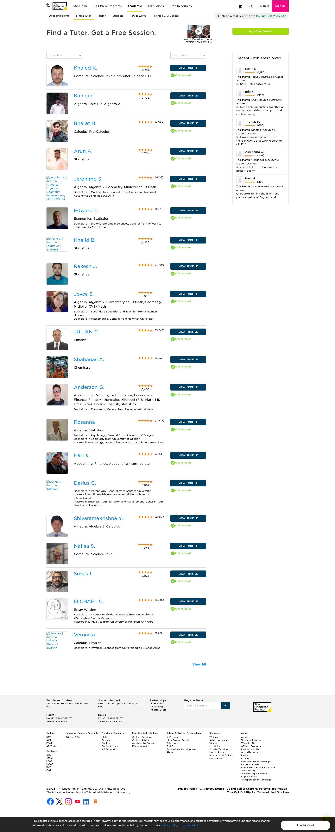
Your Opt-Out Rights (241, 792)
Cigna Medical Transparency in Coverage (256, 778)
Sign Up (280, 5)
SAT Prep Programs (108, 6)
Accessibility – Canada (254, 773)
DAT (48, 767)
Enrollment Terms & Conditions (259, 767)
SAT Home (80, 6)
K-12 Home (173, 737)
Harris (81, 455)
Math (104, 737)
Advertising (156, 706)
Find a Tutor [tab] (83, 15)
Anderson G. (89, 387)
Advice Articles (218, 740)
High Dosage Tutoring (179, 740)
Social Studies (110, 746)
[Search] (251, 6)
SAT (48, 737)
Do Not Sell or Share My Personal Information (256, 788)
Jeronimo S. (88, 179)
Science (106, 740)
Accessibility (248, 770)
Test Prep (172, 746)
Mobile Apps (216, 752)
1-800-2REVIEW (68, 703)
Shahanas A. (89, 359)
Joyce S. (84, 294)
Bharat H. (85, 123)
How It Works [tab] (138, 15)
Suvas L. (84, 573)
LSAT (49, 761)
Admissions (156, 6)
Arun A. (83, 151)
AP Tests (51, 746)
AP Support (108, 749)
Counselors (215, 758)
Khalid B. (85, 240)
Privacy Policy (169, 825)
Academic (134, 6)
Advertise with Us (251, 752)
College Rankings (142, 737)
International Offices (221, 755)
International (157, 703)
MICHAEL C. (89, 601)
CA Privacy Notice (211, 788)
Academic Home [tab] (59, 15)
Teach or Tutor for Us (253, 740)
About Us (172, 752)
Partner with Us (250, 749)
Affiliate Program (251, 746)
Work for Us (248, 743)
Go (226, 705)
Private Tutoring (218, 749)
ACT (48, 740)
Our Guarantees (250, 764)
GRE (48, 755)
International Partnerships (256, 761)
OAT (48, 770)
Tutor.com (172, 743)
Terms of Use (192, 825)
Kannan (83, 95)
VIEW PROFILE (188, 67)
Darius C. (85, 483)
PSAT (49, 743)
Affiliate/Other (158, 709)
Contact (245, 758)
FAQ (48, 706)
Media (244, 755)
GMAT (49, 758)
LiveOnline (215, 746)
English (106, 743)
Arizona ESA (73, 737)
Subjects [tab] (118, 15)
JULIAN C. (86, 332)
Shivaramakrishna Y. (98, 518)
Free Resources (181, 6)
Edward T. (86, 210)
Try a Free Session (260, 31)
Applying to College (143, 743)
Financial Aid (139, 746)
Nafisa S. (84, 546)
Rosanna (84, 422)
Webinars (214, 737)
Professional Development (182, 749)
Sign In (264, 5)
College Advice (141, 740)
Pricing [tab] (102, 15)
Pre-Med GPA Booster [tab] (166, 15)
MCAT (49, 764)
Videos (213, 743)
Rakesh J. (85, 266)
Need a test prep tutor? (253, 16)
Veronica (84, 635)
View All (199, 664)
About (244, 737)
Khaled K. (85, 68)
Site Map (283, 792)
